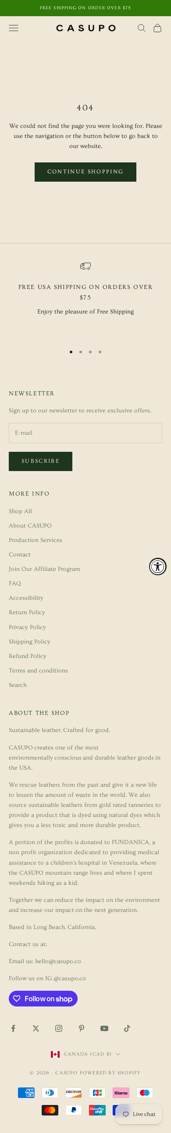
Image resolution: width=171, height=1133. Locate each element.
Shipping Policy (29, 641)
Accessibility (26, 598)
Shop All (20, 511)
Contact (20, 554)
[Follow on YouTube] (104, 1028)
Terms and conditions (38, 670)
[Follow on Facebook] (13, 1028)
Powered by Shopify (110, 1073)
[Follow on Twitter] (36, 1028)
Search (18, 685)
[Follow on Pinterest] (81, 1028)
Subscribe (40, 461)
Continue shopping (85, 172)
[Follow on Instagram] (58, 1028)
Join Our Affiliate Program (44, 569)
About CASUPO (30, 525)
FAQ (15, 583)
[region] (85, 299)
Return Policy (27, 612)
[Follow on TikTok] (127, 1028)
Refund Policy (27, 656)
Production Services (35, 540)
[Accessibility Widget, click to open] (158, 566)
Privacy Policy (27, 627)
